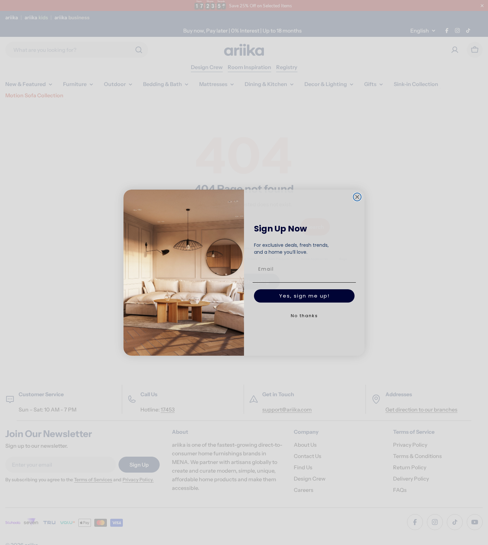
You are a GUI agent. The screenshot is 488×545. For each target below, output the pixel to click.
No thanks (304, 316)
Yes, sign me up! (304, 295)
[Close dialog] (357, 197)
